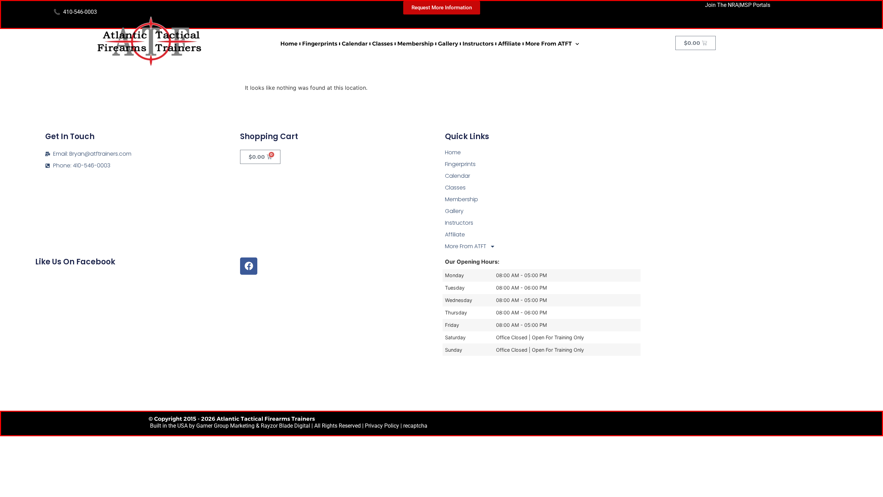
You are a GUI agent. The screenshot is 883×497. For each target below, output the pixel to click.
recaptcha (415, 425)
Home (289, 43)
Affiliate (509, 43)
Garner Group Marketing (225, 425)
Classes (382, 43)
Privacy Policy (382, 425)
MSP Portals (755, 5)
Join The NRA (721, 5)
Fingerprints (319, 43)
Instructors (478, 43)
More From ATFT (548, 43)
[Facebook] (248, 266)
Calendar (355, 43)
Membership (415, 43)
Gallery (448, 43)
